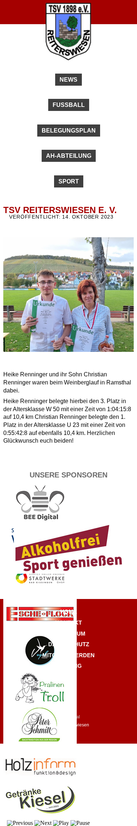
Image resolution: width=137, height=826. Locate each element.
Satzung (69, 666)
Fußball (69, 105)
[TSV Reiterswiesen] (68, 59)
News (68, 80)
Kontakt (68, 623)
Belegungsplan (69, 130)
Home (68, 612)
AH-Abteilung (68, 156)
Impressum (68, 633)
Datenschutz (68, 644)
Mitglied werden (68, 655)
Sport (68, 181)
